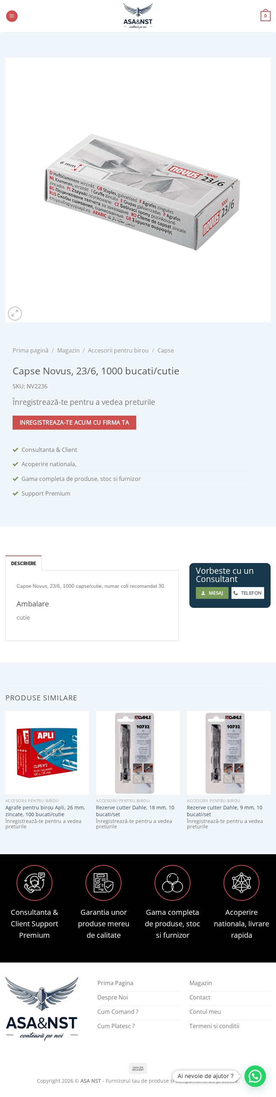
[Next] (270, 776)
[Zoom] (15, 314)
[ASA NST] (138, 16)
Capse (165, 350)
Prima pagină (31, 350)
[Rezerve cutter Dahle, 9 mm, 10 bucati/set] (229, 753)
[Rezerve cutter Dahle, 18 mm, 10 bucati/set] (138, 753)
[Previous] (5, 776)
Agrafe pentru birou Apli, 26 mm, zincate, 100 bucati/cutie (45, 811)
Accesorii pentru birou (118, 350)
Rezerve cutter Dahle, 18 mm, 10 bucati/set (135, 811)
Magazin (68, 350)
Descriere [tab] (23, 563)
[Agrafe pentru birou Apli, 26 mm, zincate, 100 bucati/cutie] (47, 753)
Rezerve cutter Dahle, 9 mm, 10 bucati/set (224, 811)
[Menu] (12, 16)
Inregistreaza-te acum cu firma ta (74, 422)
